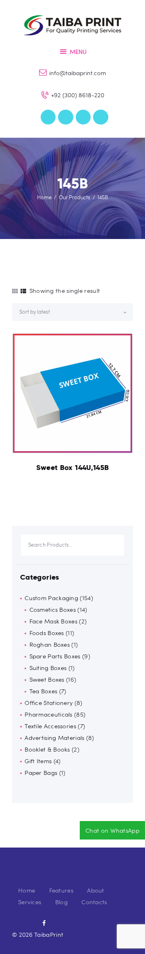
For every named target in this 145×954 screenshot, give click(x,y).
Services (29, 902)
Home (44, 197)
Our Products (74, 197)
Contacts (94, 902)
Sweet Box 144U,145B (72, 467)
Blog (61, 902)
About (95, 890)
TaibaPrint (48, 934)
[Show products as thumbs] (15, 291)
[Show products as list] (23, 291)
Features (61, 890)
